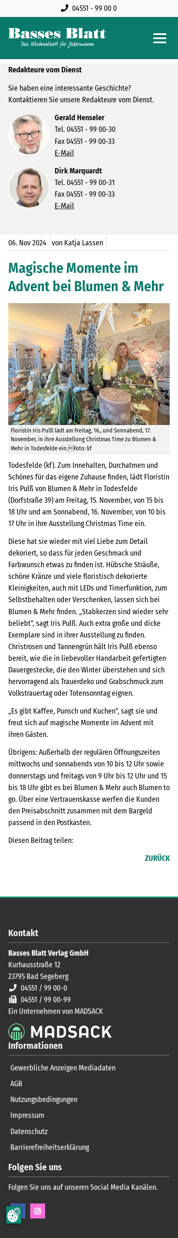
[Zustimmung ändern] (13, 1214)
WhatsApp (64, 859)
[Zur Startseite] (57, 38)
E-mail (48, 859)
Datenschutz (29, 1131)
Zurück (157, 858)
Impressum (27, 1115)
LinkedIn (31, 859)
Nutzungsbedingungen (43, 1099)
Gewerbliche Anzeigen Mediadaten (62, 1067)
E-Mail (64, 153)
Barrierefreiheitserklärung (49, 1147)
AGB (16, 1083)
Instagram (37, 1210)
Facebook (15, 859)
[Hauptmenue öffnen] (160, 38)
